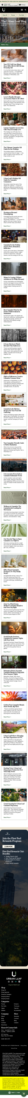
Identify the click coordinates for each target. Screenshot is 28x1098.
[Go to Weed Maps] (16, 982)
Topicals (16, 1008)
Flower (3, 1004)
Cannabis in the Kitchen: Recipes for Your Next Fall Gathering (12, 410)
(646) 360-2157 (5, 1039)
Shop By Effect (5, 996)
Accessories (17, 1010)
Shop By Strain (5, 998)
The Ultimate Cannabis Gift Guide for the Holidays (13, 148)
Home (3, 44)
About (3, 1016)
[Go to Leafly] (12, 982)
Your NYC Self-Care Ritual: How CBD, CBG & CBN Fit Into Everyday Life (14, 66)
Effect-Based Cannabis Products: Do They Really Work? (12, 571)
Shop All (3, 990)
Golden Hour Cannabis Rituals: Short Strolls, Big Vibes (14, 706)
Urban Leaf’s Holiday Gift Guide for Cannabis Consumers (12, 180)
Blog (2, 1018)
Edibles (3, 1010)
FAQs (2, 1020)
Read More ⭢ (7, 78)
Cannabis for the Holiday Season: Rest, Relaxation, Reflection (12, 246)
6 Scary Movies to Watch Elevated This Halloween (12, 345)
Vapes (3, 1008)
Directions (4, 1025)
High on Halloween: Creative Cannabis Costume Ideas (13, 377)
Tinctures (16, 1006)
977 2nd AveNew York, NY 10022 (7, 1035)
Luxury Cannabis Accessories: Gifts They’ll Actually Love (14, 129)
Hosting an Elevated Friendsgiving (10, 213)
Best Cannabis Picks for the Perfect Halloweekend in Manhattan (13, 311)
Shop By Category (6, 994)
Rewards (16, 1016)
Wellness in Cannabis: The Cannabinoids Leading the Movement (12, 508)
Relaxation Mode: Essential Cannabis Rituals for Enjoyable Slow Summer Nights (14, 672)
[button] (13, 4)
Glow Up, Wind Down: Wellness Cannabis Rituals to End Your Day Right (13, 605)
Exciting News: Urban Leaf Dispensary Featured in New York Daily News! (13, 770)
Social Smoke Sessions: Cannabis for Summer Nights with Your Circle (13, 638)
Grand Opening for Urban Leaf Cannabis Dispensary (14, 805)
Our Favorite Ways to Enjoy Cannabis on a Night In (13, 540)
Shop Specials (5, 992)
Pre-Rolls (3, 1006)
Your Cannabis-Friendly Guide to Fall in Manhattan (14, 444)
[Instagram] (9, 982)
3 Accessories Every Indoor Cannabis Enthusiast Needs (13, 475)
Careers (16, 1022)
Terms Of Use (14, 1048)
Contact (3, 1022)
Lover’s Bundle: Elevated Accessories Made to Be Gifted (14, 98)
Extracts (16, 1004)
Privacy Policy (24, 1045)
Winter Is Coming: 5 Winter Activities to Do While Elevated (14, 278)
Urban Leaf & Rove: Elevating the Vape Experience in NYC (13, 737)
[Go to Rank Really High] (14, 1092)
